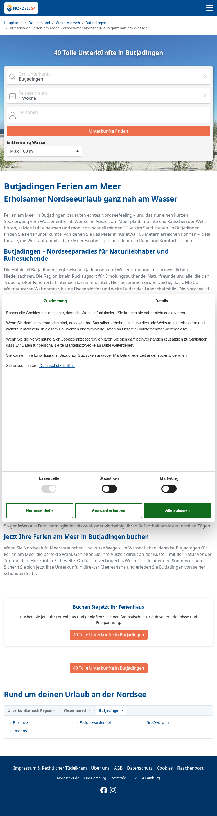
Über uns (100, 768)
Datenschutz (139, 768)
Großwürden (157, 722)
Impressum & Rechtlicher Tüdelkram (50, 768)
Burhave (20, 722)
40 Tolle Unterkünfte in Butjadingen (108, 635)
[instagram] (113, 788)
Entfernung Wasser (27, 142)
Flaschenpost (190, 768)
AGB (118, 768)
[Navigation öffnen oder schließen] (209, 8)
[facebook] (104, 788)
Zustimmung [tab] (55, 300)
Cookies (165, 768)
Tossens (20, 730)
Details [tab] (161, 300)
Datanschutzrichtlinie (57, 365)
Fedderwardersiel (95, 722)
